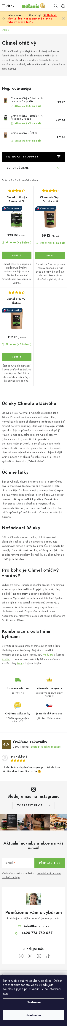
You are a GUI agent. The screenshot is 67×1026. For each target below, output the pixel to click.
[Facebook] (21, 956)
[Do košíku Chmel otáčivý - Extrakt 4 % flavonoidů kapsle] (16, 255)
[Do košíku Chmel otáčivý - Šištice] (16, 357)
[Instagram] (30, 956)
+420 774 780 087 (36, 932)
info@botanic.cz (37, 926)
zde (5, 993)
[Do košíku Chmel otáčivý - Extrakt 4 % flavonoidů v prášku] (50, 255)
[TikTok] (48, 956)
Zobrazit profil (31, 805)
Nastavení (33, 1002)
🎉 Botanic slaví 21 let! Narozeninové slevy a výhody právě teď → (32, 18)
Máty (20, 663)
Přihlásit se (49, 863)
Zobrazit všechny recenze (45, 747)
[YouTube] (39, 956)
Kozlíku (6, 659)
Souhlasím (33, 1015)
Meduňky (48, 655)
